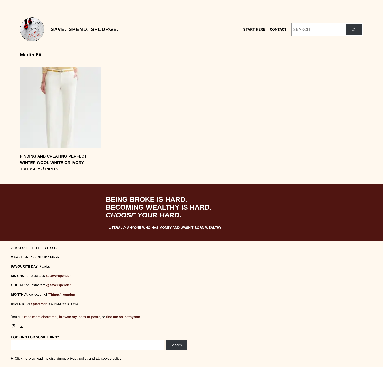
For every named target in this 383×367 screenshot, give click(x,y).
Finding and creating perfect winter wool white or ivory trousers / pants (53, 162)
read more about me (40, 317)
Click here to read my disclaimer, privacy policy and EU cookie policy (68, 358)
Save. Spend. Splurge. (85, 29)
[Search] (354, 29)
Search (176, 345)
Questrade (39, 304)
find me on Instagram (123, 317)
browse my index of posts (79, 317)
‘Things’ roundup (61, 294)
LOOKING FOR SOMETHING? (35, 337)
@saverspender (58, 276)
